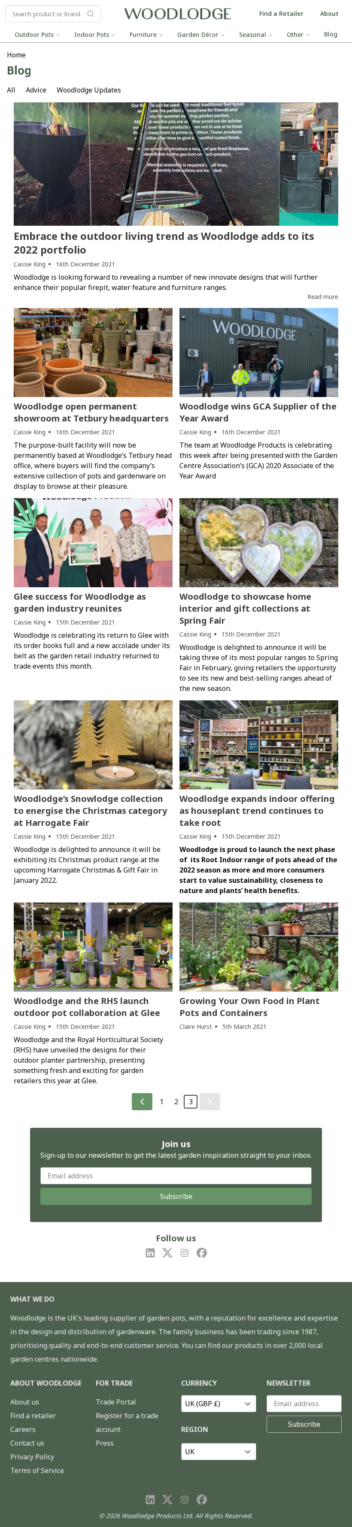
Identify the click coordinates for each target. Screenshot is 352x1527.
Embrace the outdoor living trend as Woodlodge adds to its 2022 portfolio (164, 243)
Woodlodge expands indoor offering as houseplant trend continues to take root (257, 810)
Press (105, 1443)
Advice (36, 90)
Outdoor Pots (34, 34)
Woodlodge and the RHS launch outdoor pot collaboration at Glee (87, 1007)
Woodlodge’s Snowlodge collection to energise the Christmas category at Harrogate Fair (90, 810)
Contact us (27, 1443)
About (329, 13)
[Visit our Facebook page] (202, 1253)
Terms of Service (37, 1470)
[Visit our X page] (167, 1253)
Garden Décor (197, 34)
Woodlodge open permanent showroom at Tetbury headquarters (91, 412)
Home (16, 55)
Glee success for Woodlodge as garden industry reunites (80, 602)
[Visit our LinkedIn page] (150, 1253)
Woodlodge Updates (89, 90)
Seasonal (252, 34)
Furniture (143, 34)
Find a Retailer (281, 13)
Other (295, 34)
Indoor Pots (91, 34)
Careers (23, 1429)
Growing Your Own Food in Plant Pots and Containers (249, 1007)
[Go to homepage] (177, 14)
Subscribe (176, 1196)
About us (24, 1402)
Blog (330, 34)
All (11, 90)
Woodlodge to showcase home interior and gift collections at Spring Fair (245, 608)
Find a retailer (33, 1415)
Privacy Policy (32, 1456)
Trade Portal (116, 1402)
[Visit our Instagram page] (184, 1253)
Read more (322, 297)
